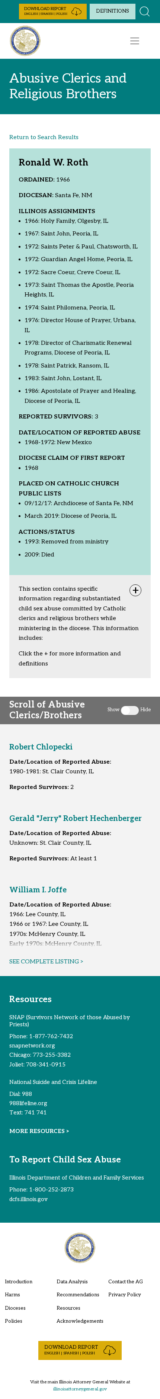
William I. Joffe (38, 890)
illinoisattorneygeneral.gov (80, 1389)
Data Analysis (72, 1282)
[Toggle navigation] (135, 41)
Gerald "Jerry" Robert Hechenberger (75, 818)
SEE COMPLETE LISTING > (46, 961)
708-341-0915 (45, 1064)
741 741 (36, 1112)
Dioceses (15, 1308)
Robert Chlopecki (41, 747)
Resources (68, 1308)
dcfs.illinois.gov (28, 1199)
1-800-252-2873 (51, 1189)
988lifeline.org (28, 1103)
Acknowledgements (80, 1321)
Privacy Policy (124, 1295)
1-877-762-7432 (51, 1036)
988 (27, 1094)
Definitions (112, 11)
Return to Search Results (44, 137)
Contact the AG (125, 1282)
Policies (13, 1321)
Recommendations (78, 1295)
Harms (12, 1295)
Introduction (18, 1282)
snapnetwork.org (32, 1045)
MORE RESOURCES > (39, 1131)
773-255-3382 (52, 1055)
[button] (53, 11)
